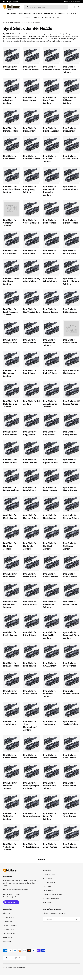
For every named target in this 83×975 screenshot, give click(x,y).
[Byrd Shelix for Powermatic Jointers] (51, 590)
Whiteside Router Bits (51, 898)
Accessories (11, 13)
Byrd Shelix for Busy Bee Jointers (51, 129)
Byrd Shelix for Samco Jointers (30, 692)
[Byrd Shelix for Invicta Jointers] (51, 359)
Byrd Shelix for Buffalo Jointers (10, 129)
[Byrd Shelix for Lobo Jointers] (71, 448)
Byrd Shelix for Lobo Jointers (69, 461)
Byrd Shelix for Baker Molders (29, 99)
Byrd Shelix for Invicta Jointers (50, 372)
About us (67, 2)
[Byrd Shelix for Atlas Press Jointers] (11, 86)
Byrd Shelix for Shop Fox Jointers (71, 692)
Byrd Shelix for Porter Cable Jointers (9, 604)
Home (5, 22)
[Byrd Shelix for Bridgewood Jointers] (71, 86)
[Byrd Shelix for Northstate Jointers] (31, 532)
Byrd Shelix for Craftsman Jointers (9, 223)
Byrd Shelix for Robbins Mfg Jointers (49, 635)
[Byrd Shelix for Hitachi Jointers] (71, 328)
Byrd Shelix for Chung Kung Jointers (29, 189)
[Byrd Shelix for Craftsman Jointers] (11, 209)
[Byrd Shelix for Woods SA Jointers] (51, 802)
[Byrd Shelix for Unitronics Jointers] (11, 771)
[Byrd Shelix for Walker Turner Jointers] (51, 771)
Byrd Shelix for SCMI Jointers (69, 664)
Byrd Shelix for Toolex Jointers (30, 756)
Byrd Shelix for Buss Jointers (29, 129)
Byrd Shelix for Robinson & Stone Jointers (71, 635)
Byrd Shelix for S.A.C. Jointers (49, 664)
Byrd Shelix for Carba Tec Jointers (49, 158)
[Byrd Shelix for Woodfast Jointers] (31, 802)
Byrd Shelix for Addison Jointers (31, 68)
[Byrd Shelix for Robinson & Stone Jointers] (71, 621)
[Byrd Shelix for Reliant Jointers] (71, 590)
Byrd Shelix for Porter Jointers (30, 603)
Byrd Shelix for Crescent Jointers (31, 221)
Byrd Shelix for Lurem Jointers (50, 489)
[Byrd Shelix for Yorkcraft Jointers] (31, 833)
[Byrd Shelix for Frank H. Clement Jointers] (71, 267)
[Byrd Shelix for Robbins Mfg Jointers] (51, 621)
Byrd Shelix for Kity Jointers (49, 433)
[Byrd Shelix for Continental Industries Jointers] (51, 175)
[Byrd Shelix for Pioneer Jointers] (51, 562)
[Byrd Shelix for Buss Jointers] (31, 117)
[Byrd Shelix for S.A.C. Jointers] (51, 652)
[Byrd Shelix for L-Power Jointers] (31, 448)
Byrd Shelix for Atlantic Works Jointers (69, 69)
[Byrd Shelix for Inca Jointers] (31, 359)
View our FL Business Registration (15, 890)
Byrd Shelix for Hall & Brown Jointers (49, 342)
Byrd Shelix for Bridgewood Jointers (69, 100)
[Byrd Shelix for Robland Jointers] (11, 652)
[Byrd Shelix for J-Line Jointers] (71, 359)
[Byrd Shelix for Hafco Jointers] (31, 328)
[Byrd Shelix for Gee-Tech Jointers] (31, 298)
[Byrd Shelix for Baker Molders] (31, 86)
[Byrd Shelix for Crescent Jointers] (31, 209)
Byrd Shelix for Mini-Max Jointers (31, 516)
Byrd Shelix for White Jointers (69, 784)
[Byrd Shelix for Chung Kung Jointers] (31, 175)
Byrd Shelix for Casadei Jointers (70, 157)
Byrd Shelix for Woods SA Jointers (49, 816)
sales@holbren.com (15, 897)
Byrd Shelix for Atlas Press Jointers (9, 100)
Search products (49, 874)
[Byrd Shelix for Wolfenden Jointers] (11, 802)
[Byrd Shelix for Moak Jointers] (51, 504)
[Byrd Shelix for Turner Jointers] (51, 744)
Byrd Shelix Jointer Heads (32, 22)
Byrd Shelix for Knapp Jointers (70, 433)
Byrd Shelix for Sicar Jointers (9, 723)
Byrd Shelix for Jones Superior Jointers (50, 404)
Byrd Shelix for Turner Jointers (50, 756)
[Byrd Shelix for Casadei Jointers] (71, 145)
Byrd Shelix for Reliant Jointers (70, 603)
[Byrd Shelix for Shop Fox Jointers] (71, 679)
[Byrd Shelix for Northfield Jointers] (11, 532)
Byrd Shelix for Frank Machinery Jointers (10, 312)
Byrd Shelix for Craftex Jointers (70, 188)
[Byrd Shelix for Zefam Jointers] (51, 833)
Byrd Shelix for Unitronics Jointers (9, 785)
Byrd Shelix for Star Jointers (49, 723)
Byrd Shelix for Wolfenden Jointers (9, 816)
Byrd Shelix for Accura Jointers (10, 68)
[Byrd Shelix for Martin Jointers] (11, 504)
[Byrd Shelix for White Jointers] (71, 771)
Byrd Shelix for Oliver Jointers (29, 575)
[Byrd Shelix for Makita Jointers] (71, 476)
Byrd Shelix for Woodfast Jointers (31, 815)
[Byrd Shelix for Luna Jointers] (31, 476)
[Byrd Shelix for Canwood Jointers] (31, 145)
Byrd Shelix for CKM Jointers (9, 157)
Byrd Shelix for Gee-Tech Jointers (31, 310)
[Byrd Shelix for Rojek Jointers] (31, 652)
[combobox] (46, 7)
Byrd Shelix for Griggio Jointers (70, 310)
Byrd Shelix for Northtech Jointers (49, 546)
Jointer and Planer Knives (52, 894)
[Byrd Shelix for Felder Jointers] (51, 267)
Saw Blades (38, 17)
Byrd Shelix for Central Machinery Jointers (11, 189)
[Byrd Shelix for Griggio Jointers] (71, 298)
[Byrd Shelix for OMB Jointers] (11, 562)
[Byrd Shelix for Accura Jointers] (11, 55)
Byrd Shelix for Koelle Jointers (10, 461)
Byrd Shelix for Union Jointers (69, 756)
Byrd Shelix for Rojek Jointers (29, 664)
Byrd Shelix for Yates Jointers (69, 815)
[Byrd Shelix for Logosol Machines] (11, 476)
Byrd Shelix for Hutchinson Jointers (9, 373)
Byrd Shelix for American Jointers (51, 68)
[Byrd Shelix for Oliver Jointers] (31, 562)
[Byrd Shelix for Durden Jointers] (71, 209)
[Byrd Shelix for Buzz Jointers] (71, 117)
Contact (48, 17)
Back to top (41, 859)
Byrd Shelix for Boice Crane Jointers (49, 100)
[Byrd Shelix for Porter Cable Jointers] (11, 590)
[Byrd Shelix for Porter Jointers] (31, 590)
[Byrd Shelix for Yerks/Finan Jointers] (11, 833)
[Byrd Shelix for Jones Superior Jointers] (51, 390)
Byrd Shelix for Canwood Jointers (31, 157)
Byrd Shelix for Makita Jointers (70, 489)
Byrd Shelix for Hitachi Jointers (70, 341)
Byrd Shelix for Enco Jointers (49, 252)
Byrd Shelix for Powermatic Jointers (49, 604)
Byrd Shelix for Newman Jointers (71, 516)
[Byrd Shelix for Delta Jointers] (51, 209)
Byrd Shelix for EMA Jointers (29, 252)
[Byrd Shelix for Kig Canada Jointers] (71, 390)
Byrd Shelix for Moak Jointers (49, 516)
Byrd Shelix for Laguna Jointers (50, 461)
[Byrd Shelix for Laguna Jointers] (51, 448)
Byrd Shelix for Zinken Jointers (70, 845)
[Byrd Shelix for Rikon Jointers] (31, 621)
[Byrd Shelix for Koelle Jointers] (11, 448)
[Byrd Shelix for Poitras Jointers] (71, 562)
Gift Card (56, 17)
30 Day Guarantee (10, 925)
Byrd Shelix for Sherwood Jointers (49, 693)
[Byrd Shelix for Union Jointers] (71, 744)
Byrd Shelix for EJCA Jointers (9, 252)
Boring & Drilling (25, 13)
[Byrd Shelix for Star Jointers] (51, 710)
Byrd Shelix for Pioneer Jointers (50, 575)
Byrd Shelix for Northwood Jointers (69, 546)
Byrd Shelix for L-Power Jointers (30, 461)
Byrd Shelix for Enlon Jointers (69, 252)
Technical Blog (8, 917)
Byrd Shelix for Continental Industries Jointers (49, 190)
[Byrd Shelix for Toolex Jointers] (31, 744)
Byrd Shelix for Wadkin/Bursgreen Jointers (31, 785)
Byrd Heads (37, 13)
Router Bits (27, 17)
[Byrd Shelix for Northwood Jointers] (71, 532)
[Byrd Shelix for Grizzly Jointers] (11, 328)
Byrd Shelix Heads (15, 22)
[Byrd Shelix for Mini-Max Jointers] (31, 504)
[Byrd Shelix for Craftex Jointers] (71, 175)
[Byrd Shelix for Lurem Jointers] (51, 476)
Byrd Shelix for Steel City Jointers (71, 723)
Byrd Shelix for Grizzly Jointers (10, 341)
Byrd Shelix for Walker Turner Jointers (49, 785)
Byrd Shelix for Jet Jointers (31, 402)
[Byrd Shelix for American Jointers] (51, 55)
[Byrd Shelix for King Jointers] (31, 420)
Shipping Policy (8, 929)
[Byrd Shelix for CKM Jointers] (11, 145)
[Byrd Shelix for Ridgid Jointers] (11, 621)
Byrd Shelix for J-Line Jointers (70, 372)
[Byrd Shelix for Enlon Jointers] (71, 239)
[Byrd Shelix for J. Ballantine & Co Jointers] (11, 390)
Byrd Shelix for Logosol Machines (11, 489)
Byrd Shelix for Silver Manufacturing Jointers (30, 725)
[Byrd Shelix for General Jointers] (51, 298)
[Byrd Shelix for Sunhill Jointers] (11, 744)
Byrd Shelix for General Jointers (50, 310)
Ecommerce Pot (21, 967)
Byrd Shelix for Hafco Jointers (29, 341)
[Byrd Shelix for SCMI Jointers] (71, 652)
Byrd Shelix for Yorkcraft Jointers (31, 845)
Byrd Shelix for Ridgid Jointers (10, 634)
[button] (78, 7)
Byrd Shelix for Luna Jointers (29, 489)
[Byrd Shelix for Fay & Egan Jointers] (31, 267)
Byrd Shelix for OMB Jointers (9, 575)
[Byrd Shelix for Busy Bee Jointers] (51, 117)
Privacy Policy (8, 937)
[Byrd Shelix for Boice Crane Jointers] (51, 86)
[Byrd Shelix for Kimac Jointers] (11, 420)
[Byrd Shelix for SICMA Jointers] (11, 679)
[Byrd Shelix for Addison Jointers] (31, 55)
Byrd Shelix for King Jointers (29, 433)
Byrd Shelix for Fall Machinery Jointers (11, 281)
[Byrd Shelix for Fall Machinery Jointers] (11, 267)
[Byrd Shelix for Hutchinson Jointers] (11, 359)
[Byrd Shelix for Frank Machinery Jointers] (11, 298)
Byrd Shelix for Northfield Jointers (9, 546)
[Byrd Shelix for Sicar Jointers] (11, 710)
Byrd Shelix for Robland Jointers (11, 664)
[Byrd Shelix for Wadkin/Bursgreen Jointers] (31, 771)
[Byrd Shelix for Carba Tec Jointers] (51, 145)
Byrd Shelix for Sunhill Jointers (10, 756)
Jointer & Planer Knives (67, 13)
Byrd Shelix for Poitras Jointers (70, 575)
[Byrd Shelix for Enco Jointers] (51, 239)
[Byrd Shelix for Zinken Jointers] (71, 833)
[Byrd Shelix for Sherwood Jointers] (51, 679)
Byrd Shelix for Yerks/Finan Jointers (9, 847)
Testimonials (8, 921)
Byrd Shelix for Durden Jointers (70, 221)
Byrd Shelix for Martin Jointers (10, 516)
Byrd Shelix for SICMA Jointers (10, 692)
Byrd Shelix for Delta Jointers (49, 221)
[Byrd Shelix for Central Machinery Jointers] (11, 175)
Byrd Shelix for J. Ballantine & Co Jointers (10, 404)
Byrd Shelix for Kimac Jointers (10, 433)
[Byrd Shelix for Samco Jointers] (31, 679)
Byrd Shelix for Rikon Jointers (29, 634)
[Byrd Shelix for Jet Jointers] (31, 390)
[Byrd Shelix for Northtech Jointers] (51, 532)
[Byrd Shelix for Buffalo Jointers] (11, 117)
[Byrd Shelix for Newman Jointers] (71, 504)
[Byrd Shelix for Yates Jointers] (71, 802)
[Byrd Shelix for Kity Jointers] (51, 420)
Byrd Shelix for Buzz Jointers (69, 129)
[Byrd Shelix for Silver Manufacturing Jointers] (31, 710)
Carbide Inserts (50, 13)
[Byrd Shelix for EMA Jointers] (31, 239)
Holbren (10, 967)
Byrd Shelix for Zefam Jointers (50, 845)
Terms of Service (9, 933)
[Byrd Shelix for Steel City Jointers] (71, 710)
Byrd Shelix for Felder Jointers (50, 280)
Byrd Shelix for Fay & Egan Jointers (31, 280)
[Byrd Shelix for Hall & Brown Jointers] (51, 328)
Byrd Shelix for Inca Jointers (29, 372)
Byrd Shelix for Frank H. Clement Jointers (71, 281)
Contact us (76, 2)
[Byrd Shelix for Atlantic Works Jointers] (71, 55)
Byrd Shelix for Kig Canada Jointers (71, 402)
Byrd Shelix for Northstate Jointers (29, 546)
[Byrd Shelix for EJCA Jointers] (11, 239)
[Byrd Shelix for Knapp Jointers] (71, 420)
